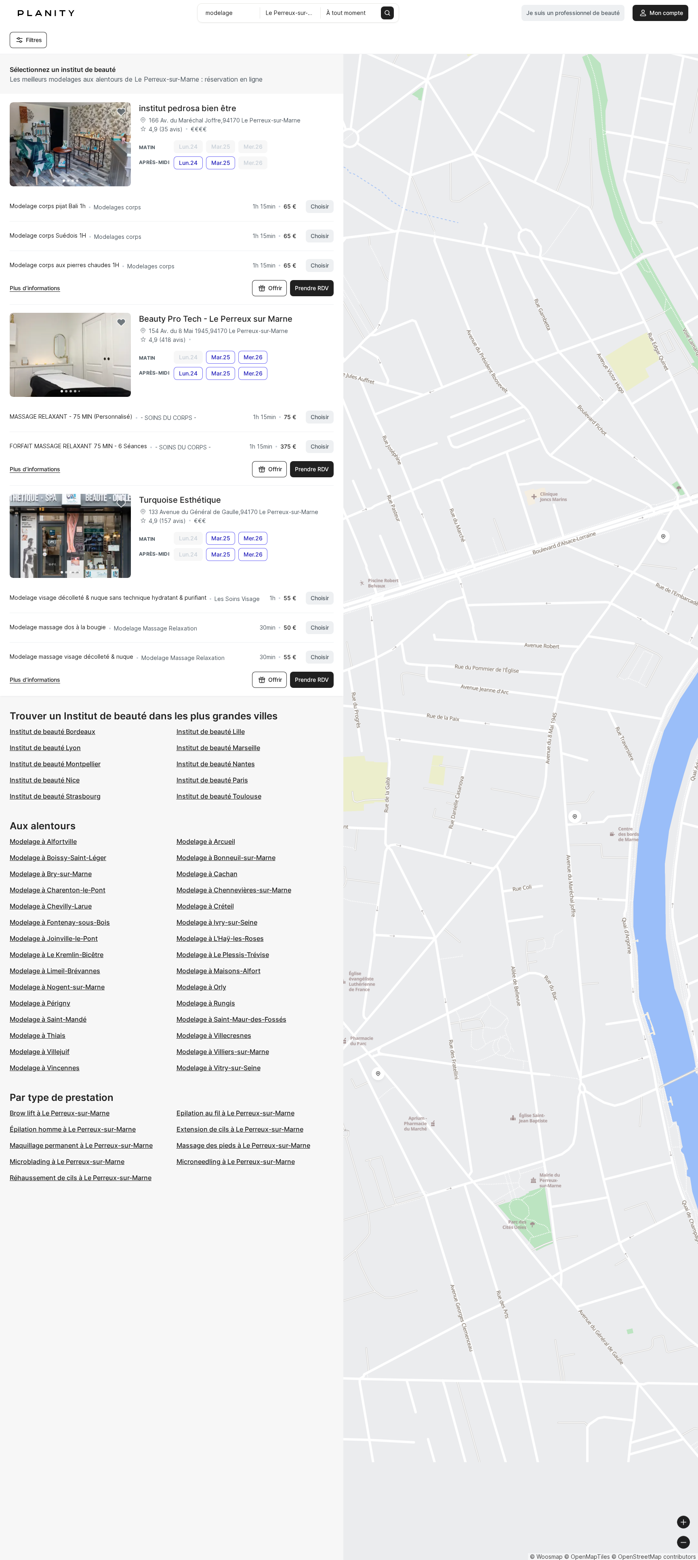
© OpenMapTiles (587, 1556)
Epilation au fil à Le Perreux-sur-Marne (235, 1113)
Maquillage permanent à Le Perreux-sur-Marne (81, 1145)
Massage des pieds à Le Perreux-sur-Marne (243, 1145)
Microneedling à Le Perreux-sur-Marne (236, 1161)
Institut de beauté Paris (212, 780)
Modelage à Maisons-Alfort (219, 971)
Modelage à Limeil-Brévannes (55, 971)
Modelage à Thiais (37, 1035)
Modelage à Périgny (40, 1003)
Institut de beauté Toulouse (219, 796)
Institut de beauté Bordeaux (52, 731)
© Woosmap (546, 1556)
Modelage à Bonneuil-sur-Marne (226, 858)
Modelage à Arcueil (206, 841)
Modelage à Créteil (205, 906)
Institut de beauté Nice (45, 780)
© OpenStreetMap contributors (654, 1556)
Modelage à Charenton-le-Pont (57, 890)
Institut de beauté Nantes (216, 764)
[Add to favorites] (121, 112)
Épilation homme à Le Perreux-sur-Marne (73, 1129)
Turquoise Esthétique (180, 500)
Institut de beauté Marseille (218, 748)
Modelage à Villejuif (39, 1052)
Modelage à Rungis (206, 1003)
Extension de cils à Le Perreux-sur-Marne (240, 1129)
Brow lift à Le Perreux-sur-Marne (59, 1113)
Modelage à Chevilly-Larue (51, 906)
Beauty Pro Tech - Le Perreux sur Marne (215, 319)
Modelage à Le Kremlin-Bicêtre (56, 955)
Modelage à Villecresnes (214, 1035)
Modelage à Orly (201, 987)
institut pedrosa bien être (187, 108)
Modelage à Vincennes (45, 1068)
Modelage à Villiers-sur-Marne (223, 1052)
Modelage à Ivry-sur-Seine (217, 922)
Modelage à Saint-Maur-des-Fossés (231, 1019)
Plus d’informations (35, 288)
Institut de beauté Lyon (45, 748)
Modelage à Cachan (207, 874)
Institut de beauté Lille (211, 731)
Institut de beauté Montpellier (55, 764)
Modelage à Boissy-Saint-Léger (58, 858)
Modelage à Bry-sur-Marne (51, 874)
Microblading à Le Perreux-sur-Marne (67, 1161)
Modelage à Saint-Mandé (48, 1019)
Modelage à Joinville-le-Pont (54, 938)
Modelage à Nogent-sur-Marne (57, 987)
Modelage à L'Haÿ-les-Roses (220, 938)
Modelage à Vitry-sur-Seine (219, 1068)
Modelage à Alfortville (43, 841)
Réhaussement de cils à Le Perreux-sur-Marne (80, 1178)
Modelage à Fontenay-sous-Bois (60, 922)
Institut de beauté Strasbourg (55, 796)
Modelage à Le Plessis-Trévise (223, 955)
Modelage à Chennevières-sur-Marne (234, 890)
